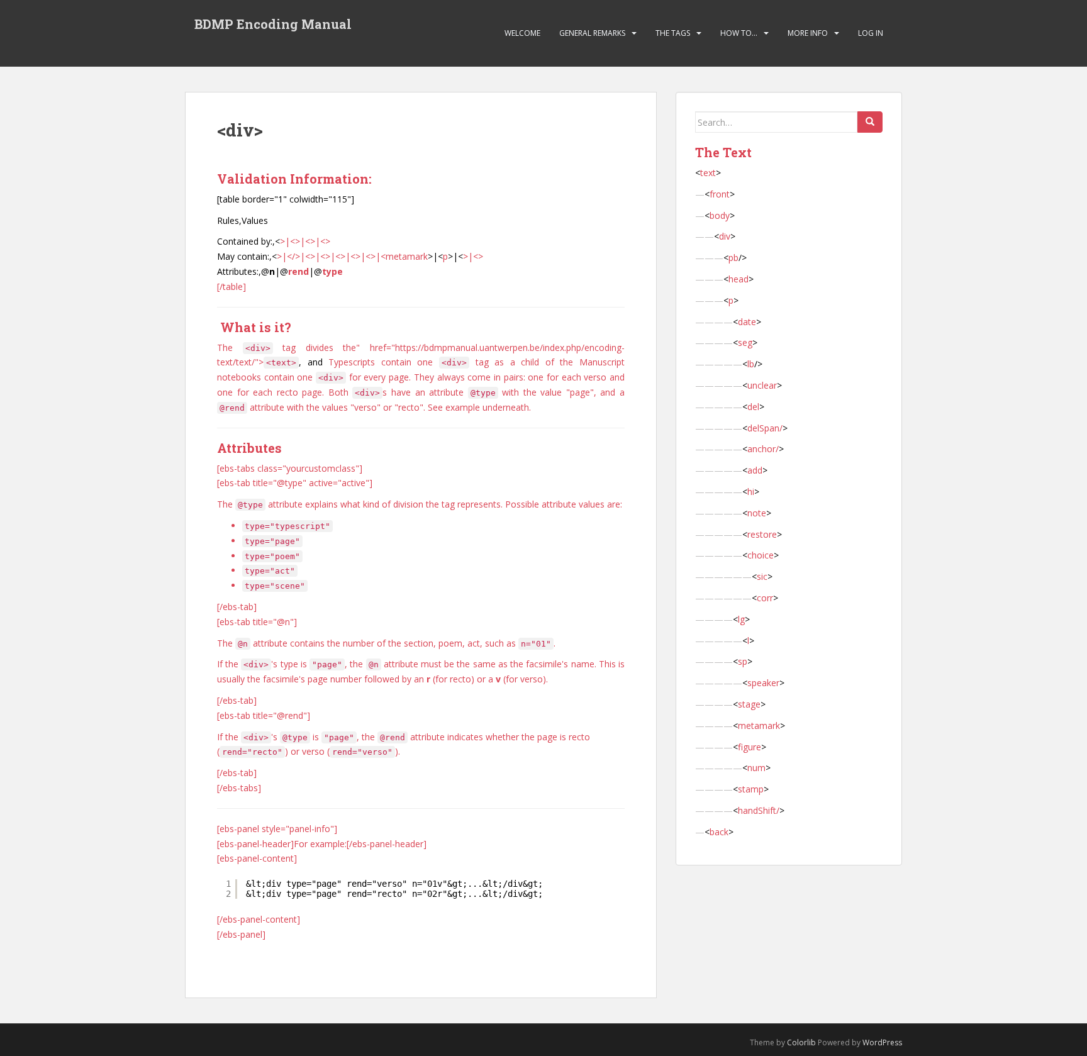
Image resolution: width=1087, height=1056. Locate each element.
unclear (762, 385)
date (747, 322)
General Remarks (592, 33)
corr (765, 598)
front (720, 194)
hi (750, 491)
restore (762, 534)
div (724, 236)
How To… (738, 33)
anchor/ (763, 449)
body (720, 215)
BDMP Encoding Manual (273, 24)
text (708, 173)
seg (745, 342)
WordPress (882, 1042)
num (756, 768)
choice (760, 555)
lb (750, 364)
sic (762, 576)
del (753, 407)
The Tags (672, 33)
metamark (407, 256)
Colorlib (801, 1042)
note (756, 513)
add (754, 470)
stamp (751, 789)
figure (749, 747)
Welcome (522, 33)
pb (733, 258)
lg (741, 619)
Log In (870, 33)
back (719, 832)
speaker (763, 683)
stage (749, 704)
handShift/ (758, 810)
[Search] (870, 122)
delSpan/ (765, 428)
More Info (808, 33)
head (738, 279)
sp (742, 661)
